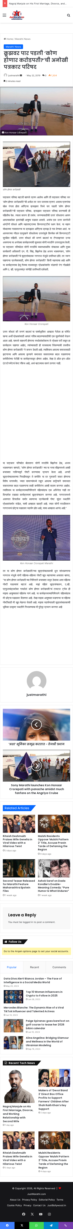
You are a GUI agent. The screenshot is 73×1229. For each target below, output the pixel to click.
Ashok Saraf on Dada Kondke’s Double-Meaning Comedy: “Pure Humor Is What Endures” (53, 886)
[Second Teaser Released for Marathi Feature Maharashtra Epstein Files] (19, 868)
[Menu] (4, 16)
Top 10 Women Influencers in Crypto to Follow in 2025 (44, 993)
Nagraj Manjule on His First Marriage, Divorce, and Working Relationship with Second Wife (18, 1114)
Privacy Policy (29, 1199)
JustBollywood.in (56, 1205)
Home (9, 38)
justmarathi (13, 75)
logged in (28, 922)
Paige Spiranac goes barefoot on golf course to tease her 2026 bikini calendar (47, 1024)
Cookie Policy (14, 1205)
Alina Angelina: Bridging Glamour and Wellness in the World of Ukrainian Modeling (47, 1041)
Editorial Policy (47, 1199)
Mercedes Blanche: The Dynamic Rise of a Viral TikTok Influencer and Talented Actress (34, 1009)
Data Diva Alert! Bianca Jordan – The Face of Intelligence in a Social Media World (33, 980)
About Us (15, 1199)
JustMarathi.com (36, 1194)
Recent (34, 967)
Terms (60, 1199)
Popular (12, 967)
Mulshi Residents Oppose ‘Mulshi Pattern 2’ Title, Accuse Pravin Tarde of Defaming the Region (53, 842)
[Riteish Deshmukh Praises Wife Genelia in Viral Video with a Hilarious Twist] (19, 824)
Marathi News (22, 38)
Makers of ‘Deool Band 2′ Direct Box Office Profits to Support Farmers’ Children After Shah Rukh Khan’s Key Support (53, 1100)
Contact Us (39, 1205)
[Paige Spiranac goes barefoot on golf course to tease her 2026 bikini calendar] (13, 1025)
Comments (59, 967)
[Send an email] (21, 75)
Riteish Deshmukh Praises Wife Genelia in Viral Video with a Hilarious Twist (17, 841)
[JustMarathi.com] (17, 15)
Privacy (27, 1205)
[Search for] (68, 16)
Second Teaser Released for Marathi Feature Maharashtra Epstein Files (19, 886)
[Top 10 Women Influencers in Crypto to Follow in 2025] (13, 996)
